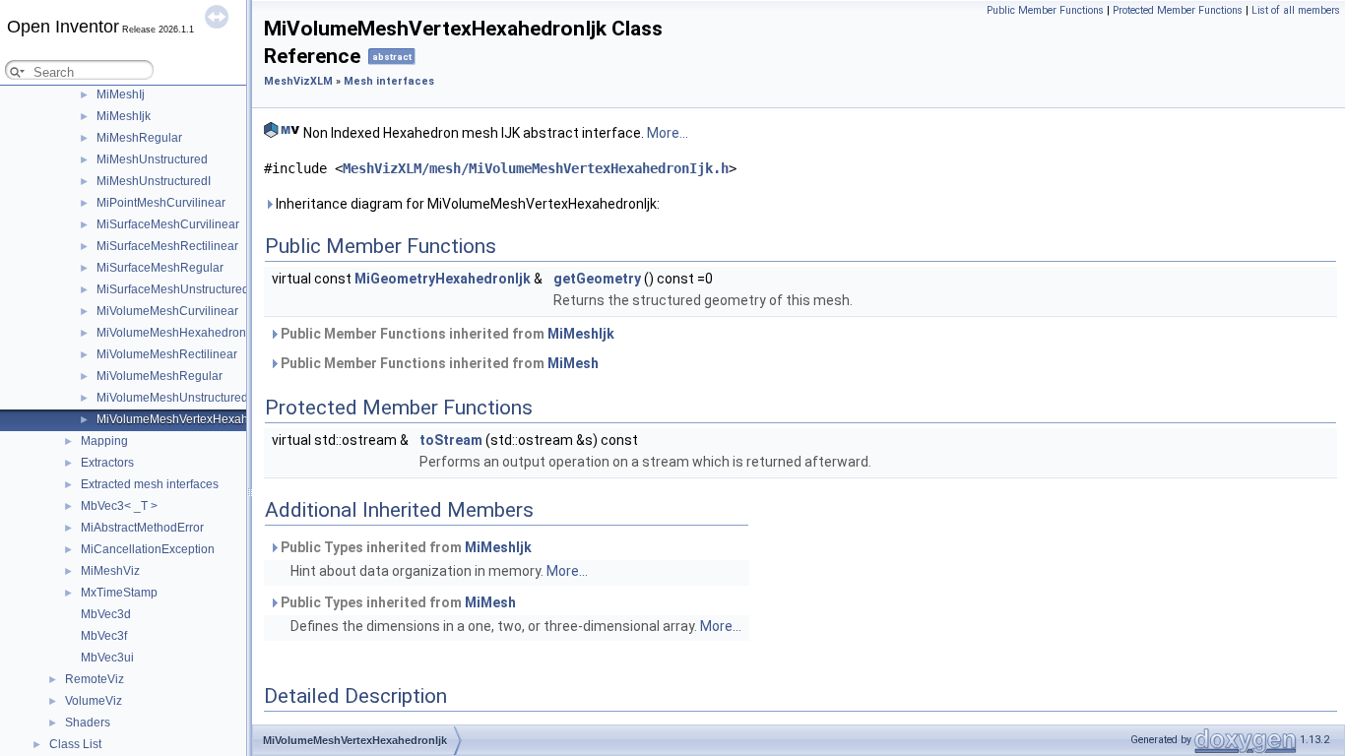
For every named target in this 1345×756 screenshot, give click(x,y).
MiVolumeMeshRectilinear (166, 354)
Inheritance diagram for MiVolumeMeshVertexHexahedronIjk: (466, 204)
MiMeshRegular (139, 138)
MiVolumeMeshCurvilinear (167, 311)
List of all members (1295, 10)
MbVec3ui (107, 657)
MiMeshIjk (123, 116)
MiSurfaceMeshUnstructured (172, 289)
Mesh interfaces (389, 81)
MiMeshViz (110, 571)
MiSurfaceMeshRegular (160, 268)
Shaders (87, 722)
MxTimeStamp (119, 592)
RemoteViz (94, 679)
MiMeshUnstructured (152, 159)
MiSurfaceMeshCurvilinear (167, 224)
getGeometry (597, 278)
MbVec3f (104, 636)
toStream (450, 440)
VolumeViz (93, 701)
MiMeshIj (120, 94)
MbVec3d (106, 614)
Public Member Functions (1045, 10)
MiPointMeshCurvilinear (160, 203)
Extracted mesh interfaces (150, 484)
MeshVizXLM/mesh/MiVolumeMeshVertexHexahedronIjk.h (536, 168)
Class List (75, 744)
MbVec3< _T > (119, 506)
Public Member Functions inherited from (446, 334)
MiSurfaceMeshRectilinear (167, 246)
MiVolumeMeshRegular (159, 376)
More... (667, 133)
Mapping (104, 441)
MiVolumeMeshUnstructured (172, 398)
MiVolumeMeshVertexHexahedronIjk (193, 419)
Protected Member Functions (1178, 10)
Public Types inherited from (405, 547)
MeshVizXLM (298, 81)
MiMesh (573, 363)
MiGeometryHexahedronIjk (442, 278)
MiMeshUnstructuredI (153, 181)
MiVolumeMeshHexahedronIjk (177, 333)
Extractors (107, 463)
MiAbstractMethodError (142, 528)
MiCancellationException (148, 549)
